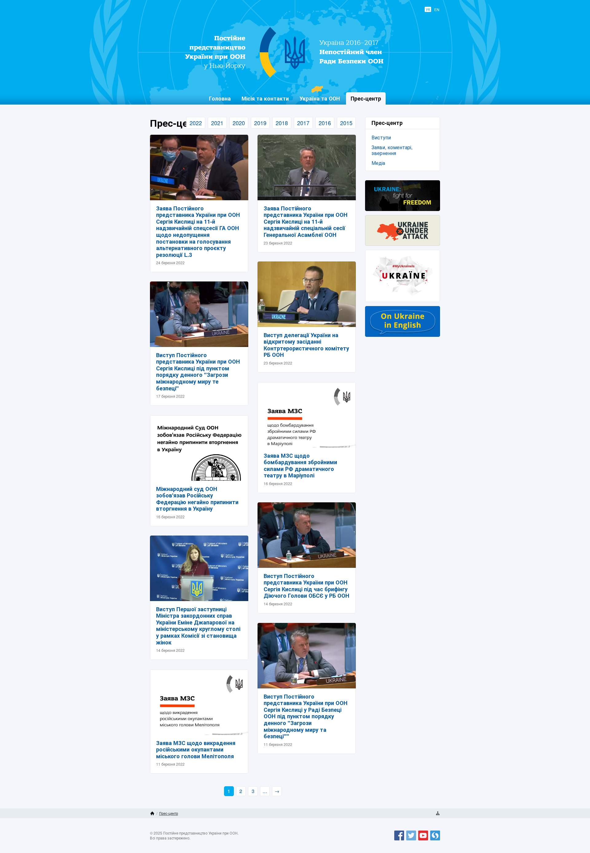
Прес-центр (168, 813)
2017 (303, 123)
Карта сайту (437, 813)
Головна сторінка (152, 813)
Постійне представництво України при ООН (291, 77)
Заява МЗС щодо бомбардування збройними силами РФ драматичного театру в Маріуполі (300, 466)
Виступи (381, 137)
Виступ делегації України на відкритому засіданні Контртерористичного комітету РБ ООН (306, 345)
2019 (260, 123)
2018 (282, 123)
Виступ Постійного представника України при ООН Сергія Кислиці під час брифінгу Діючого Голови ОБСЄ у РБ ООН (306, 586)
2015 (346, 123)
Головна (220, 98)
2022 (196, 123)
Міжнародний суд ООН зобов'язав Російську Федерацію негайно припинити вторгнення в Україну (197, 499)
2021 (217, 123)
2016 (325, 123)
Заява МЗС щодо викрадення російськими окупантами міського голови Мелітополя (195, 749)
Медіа (378, 162)
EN (436, 9)
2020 (239, 123)
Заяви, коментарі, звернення (392, 150)
